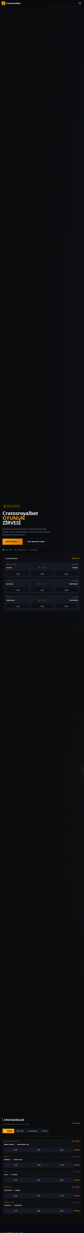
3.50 (38, 1150)
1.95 (15, 1165)
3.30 (38, 1180)
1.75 (15, 1211)
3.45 (38, 1195)
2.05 (15, 1195)
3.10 (61, 1150)
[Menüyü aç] (80, 3)
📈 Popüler (8, 1131)
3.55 (62, 1195)
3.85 (62, 1165)
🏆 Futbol (20, 1131)
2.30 (15, 1150)
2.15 (15, 1180)
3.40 (38, 1165)
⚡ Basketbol (32, 1131)
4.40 (61, 1211)
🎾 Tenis (44, 1131)
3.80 (38, 1211)
